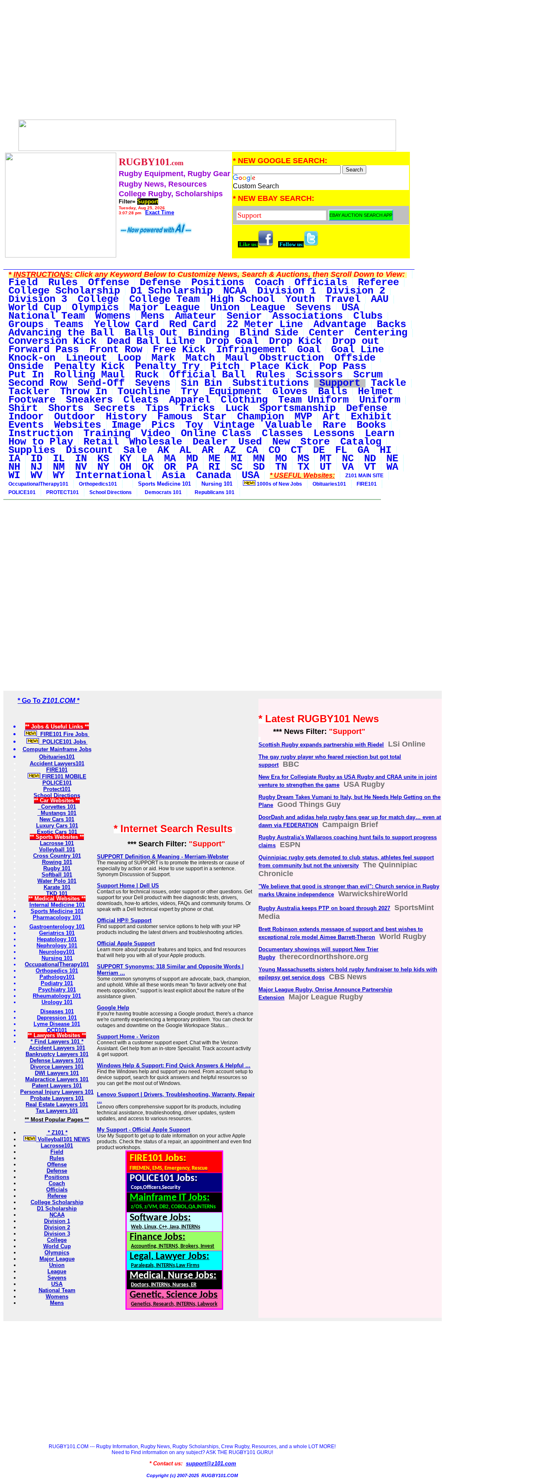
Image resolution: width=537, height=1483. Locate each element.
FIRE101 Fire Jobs (63, 734)
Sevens (56, 1278)
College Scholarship (57, 1202)
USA (57, 1284)
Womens (57, 1296)
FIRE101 (367, 484)
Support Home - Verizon (128, 1036)
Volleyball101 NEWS (63, 1139)
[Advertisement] (207, 62)
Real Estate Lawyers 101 (57, 1104)
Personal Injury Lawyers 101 (57, 1092)
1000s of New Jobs (278, 484)
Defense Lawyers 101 (57, 1060)
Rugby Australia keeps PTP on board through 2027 (324, 908)
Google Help (113, 1007)
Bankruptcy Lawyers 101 (57, 1054)
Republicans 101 (213, 492)
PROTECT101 (62, 492)
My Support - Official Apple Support (143, 1130)
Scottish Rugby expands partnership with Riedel (321, 745)
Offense (57, 1164)
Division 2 (57, 1227)
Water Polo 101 (56, 881)
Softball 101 (57, 875)
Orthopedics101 (98, 484)
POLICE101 (22, 492)
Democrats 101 (162, 492)
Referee (57, 1196)
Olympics (56, 1252)
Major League (57, 1259)
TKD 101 (57, 893)
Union (57, 1265)
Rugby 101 (56, 868)
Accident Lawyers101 (57, 763)
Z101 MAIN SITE (364, 476)
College (57, 1240)
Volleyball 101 (57, 849)
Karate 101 (57, 887)
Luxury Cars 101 (57, 825)
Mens (57, 1303)
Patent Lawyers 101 (57, 1085)
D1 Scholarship (57, 1208)
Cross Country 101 (57, 856)
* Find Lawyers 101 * (57, 1041)
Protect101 (56, 789)
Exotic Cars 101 (57, 832)
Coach (57, 1183)
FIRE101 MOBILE (63, 776)
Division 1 (57, 1221)
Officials (57, 1189)
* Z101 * (57, 1132)
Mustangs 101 (56, 813)
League (56, 1271)
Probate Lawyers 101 (57, 1098)
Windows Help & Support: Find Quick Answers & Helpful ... (173, 1065)
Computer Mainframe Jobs (57, 749)
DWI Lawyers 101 (57, 1073)
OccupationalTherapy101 (38, 484)
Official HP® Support (124, 920)
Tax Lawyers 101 (57, 1111)
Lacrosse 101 (57, 843)
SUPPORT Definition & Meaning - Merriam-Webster (163, 856)
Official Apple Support (126, 943)
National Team (57, 1290)
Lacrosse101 (57, 1145)
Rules (57, 1158)
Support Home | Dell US (128, 885)
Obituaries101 (329, 484)
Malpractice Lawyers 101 (57, 1079)
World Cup (57, 1246)
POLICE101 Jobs (63, 742)
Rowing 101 (57, 862)
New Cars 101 (56, 819)
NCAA (57, 1215)
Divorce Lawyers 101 (56, 1067)
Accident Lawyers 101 (57, 1048)
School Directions (110, 492)
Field (56, 1152)
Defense (57, 1171)
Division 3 (57, 1234)
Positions (56, 1177)
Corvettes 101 (57, 807)
